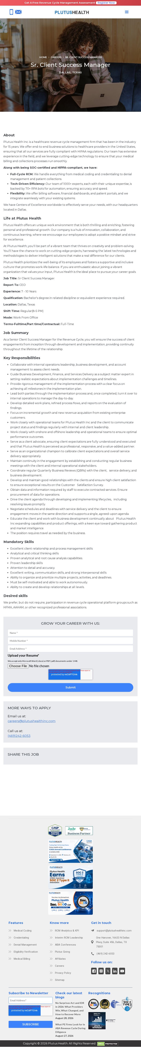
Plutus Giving (62, 951)
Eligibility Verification (26, 951)
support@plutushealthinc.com (114, 930)
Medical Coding (23, 930)
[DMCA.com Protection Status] (107, 1043)
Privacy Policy (63, 972)
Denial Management (25, 944)
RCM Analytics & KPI (67, 930)
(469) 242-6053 (106, 953)
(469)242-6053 (19, 736)
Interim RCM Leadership (69, 937)
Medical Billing (22, 958)
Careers (56, 57)
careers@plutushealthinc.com (32, 721)
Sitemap (60, 979)
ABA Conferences (65, 944)
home (43, 57)
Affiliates (60, 958)
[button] (126, 12)
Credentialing (21, 937)
